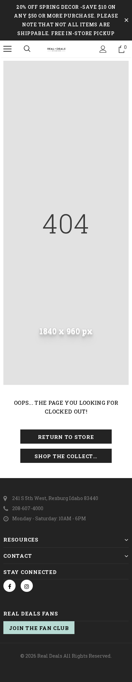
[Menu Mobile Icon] (7, 49)
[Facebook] (9, 586)
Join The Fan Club (39, 628)
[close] (126, 20)
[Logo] (66, 48)
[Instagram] (27, 586)
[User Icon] (103, 49)
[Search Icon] (27, 49)
